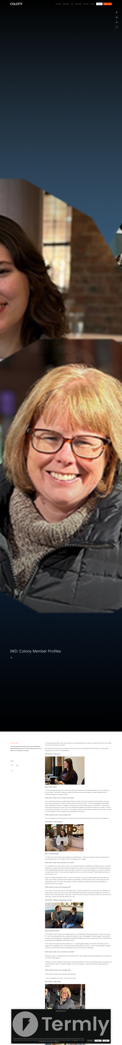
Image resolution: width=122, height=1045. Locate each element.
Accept (105, 1040)
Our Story (86, 4)
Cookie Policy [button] (75, 1040)
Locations (58, 4)
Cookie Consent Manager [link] (60, 1010)
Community (78, 4)
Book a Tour (107, 4)
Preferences (90, 1040)
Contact (99, 4)
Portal (92, 4)
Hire (72, 4)
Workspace (66, 4)
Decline (98, 1040)
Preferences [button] (57, 1041)
